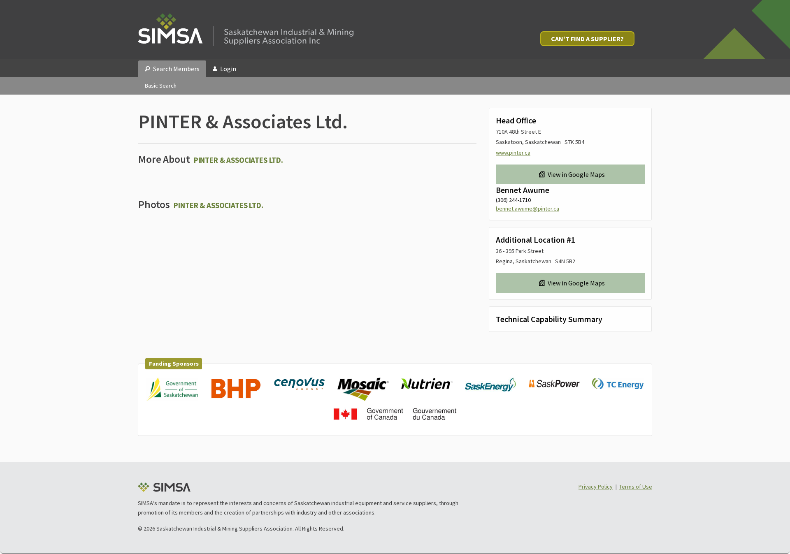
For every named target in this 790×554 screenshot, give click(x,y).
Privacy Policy (596, 486)
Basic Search (161, 85)
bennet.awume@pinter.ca (527, 208)
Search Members (176, 69)
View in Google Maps (576, 174)
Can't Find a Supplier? (587, 39)
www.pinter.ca (513, 152)
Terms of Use (635, 486)
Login (228, 69)
